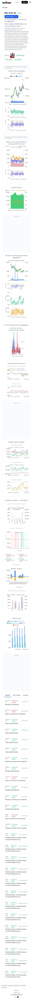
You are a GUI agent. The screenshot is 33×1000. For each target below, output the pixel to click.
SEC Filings (16, 695)
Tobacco (18, 26)
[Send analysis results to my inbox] (20, 16)
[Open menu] (30, 2)
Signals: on (19, 73)
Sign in (25, 2)
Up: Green (13, 73)
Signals (7, 695)
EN (17, 2)
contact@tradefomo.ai (16, 994)
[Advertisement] (16, 234)
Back (5, 7)
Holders (25, 695)
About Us (16, 990)
